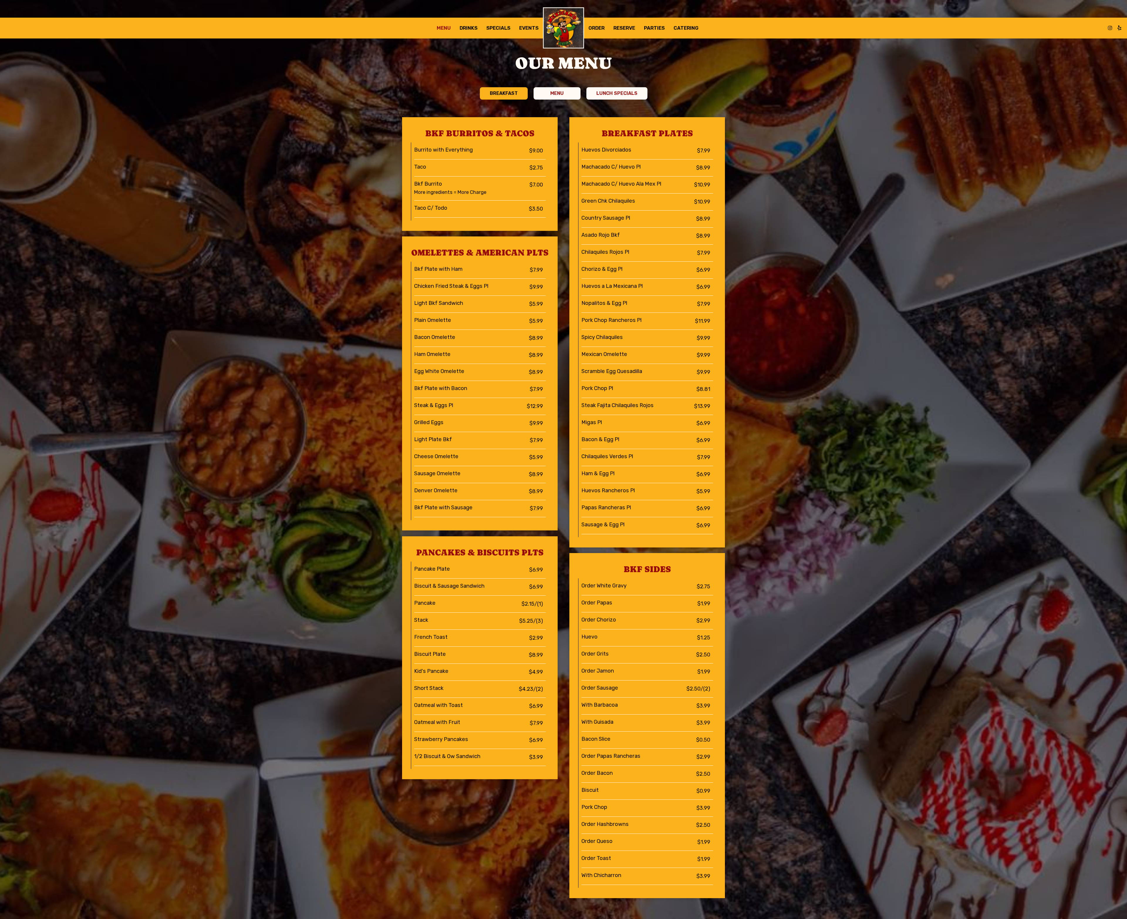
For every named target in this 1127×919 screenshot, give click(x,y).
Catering (686, 28)
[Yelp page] (1119, 28)
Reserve (624, 28)
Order (596, 28)
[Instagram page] (1110, 28)
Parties (654, 28)
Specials (498, 28)
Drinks (469, 28)
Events (529, 28)
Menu (444, 28)
